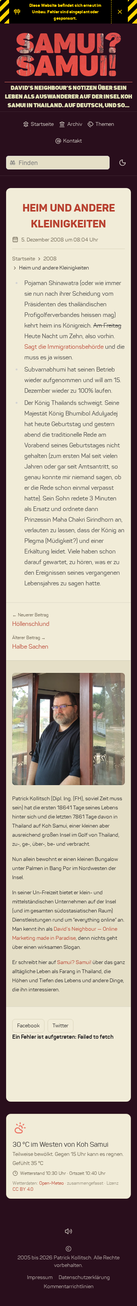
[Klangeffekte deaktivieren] (68, 1231)
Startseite (23, 259)
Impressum (40, 1277)
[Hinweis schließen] (119, 12)
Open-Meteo (52, 1183)
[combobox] (58, 162)
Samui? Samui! (74, 962)
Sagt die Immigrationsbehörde (64, 346)
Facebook (28, 1025)
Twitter (60, 1025)
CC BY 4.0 (23, 1189)
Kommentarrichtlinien (69, 1286)
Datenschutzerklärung (84, 1277)
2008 (50, 259)
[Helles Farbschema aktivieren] (122, 162)
